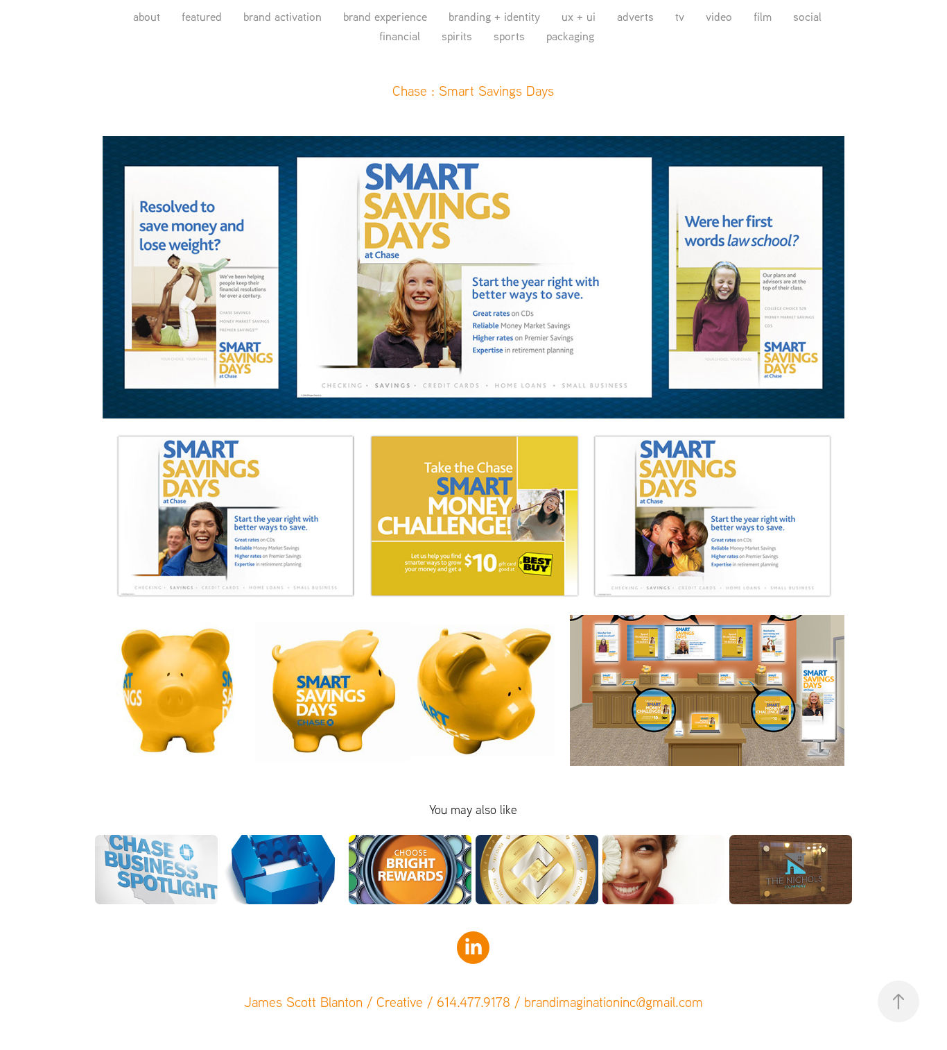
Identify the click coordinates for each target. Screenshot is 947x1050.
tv (679, 16)
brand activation (282, 16)
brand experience (385, 16)
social (807, 16)
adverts (635, 16)
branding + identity (494, 16)
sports (509, 36)
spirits (457, 36)
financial (399, 36)
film (763, 16)
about (146, 16)
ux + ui (579, 16)
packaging (570, 36)
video (719, 16)
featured (202, 16)
